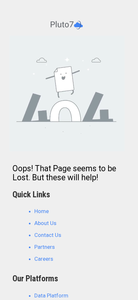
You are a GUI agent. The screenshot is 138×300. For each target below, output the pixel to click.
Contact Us (47, 235)
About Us (45, 223)
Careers (43, 259)
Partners (44, 247)
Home (41, 211)
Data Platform (51, 295)
